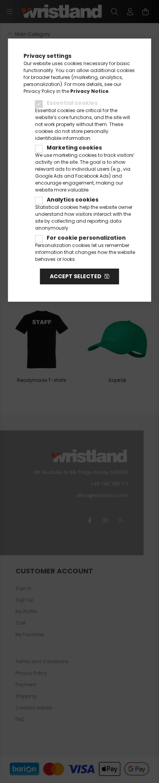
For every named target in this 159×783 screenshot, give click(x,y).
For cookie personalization (86, 238)
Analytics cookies (72, 199)
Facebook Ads (92, 176)
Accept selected (75, 276)
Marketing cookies (74, 147)
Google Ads (49, 176)
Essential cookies (72, 103)
